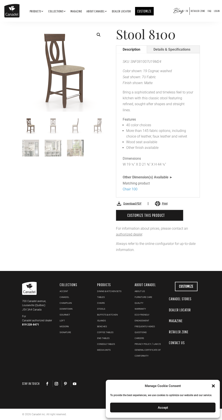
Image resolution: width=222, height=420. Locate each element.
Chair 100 (130, 189)
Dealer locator (121, 11)
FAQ (209, 11)
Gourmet (65, 315)
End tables (103, 338)
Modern (64, 326)
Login (217, 11)
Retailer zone (198, 11)
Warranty (140, 309)
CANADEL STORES (180, 299)
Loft (62, 320)
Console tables (106, 344)
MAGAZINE (176, 321)
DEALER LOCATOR (180, 310)
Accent (64, 291)
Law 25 (157, 344)
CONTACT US (177, 342)
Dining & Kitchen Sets (109, 291)
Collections (56, 11)
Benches (102, 326)
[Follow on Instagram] (56, 383)
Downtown (66, 309)
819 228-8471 (30, 324)
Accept (163, 408)
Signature (65, 332)
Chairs (101, 303)
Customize (186, 286)
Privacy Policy (143, 344)
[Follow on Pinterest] (65, 383)
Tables (101, 297)
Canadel (64, 297)
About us (140, 291)
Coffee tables (105, 332)
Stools (101, 309)
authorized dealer (129, 234)
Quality (139, 303)
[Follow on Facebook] (47, 383)
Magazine (76, 11)
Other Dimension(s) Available (145, 177)
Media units (104, 350)
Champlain (66, 303)
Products (35, 11)
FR (187, 11)
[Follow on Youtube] (74, 383)
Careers (139, 338)
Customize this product (146, 215)
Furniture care (143, 297)
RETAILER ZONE (178, 332)
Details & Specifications (171, 49)
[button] (213, 386)
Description (131, 49)
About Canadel (96, 11)
